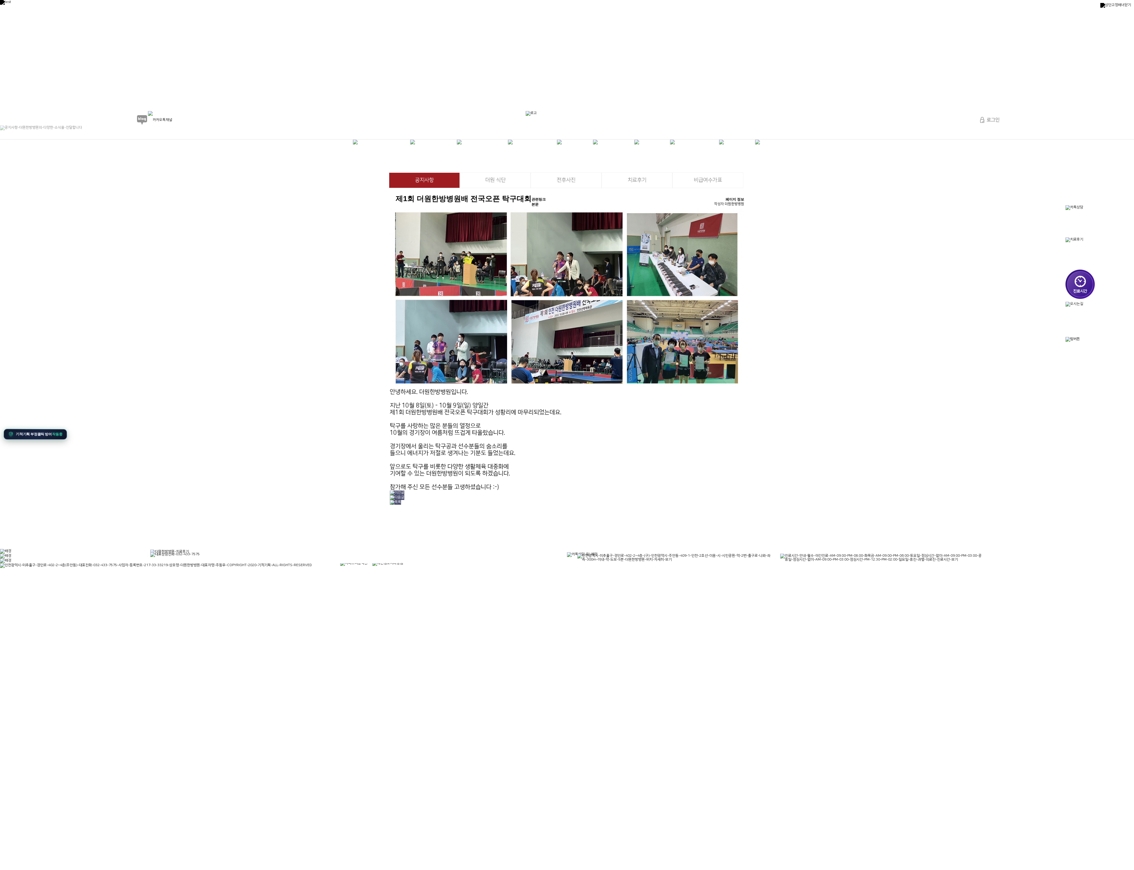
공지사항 (424, 180)
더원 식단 (495, 180)
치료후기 (637, 180)
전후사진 (566, 180)
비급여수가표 (708, 180)
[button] (37, 435)
